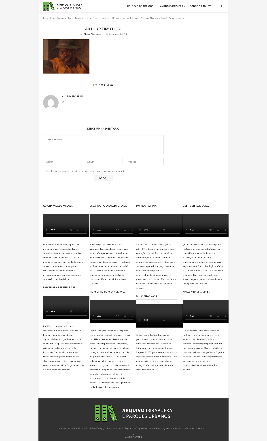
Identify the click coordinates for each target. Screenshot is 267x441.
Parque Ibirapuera (58, 18)
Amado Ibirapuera (171, 6)
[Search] (222, 6)
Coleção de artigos (140, 6)
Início (45, 18)
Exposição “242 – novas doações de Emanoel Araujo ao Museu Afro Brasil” (133, 18)
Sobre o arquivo (201, 6)
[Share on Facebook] (99, 85)
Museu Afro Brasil (90, 18)
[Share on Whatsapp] (108, 85)
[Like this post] (96, 85)
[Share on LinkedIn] (105, 85)
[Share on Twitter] (102, 85)
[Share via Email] (111, 85)
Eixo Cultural (74, 18)
